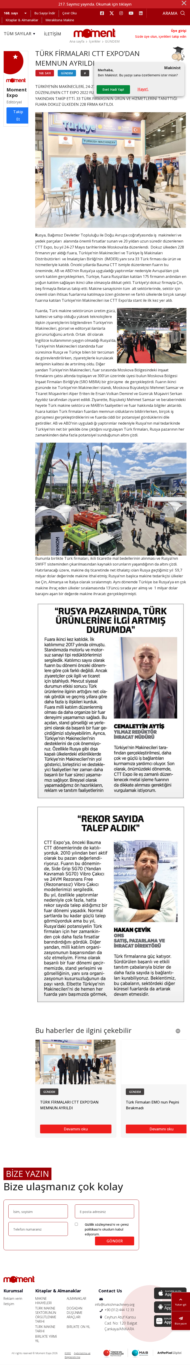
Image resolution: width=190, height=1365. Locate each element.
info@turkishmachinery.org (114, 1304)
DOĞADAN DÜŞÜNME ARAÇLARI (74, 1312)
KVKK (68, 1353)
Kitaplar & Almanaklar (22, 20)
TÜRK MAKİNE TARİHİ (45, 1329)
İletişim (8, 1304)
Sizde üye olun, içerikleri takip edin (160, 36)
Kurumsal (13, 1290)
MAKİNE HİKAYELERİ (43, 1300)
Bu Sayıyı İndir (44, 13)
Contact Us (110, 1290)
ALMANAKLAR (76, 1298)
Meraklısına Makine (59, 20)
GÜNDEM (112, 41)
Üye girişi (178, 30)
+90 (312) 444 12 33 (119, 1310)
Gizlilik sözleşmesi (98, 1224)
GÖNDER (115, 1241)
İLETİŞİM (52, 34)
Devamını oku (76, 1129)
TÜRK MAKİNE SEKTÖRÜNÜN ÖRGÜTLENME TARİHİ (45, 1315)
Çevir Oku (69, 13)
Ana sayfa (77, 41)
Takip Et (18, 115)
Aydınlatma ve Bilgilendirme (77, 1355)
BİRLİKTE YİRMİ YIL (46, 1338)
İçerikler (95, 41)
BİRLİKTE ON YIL (78, 1327)
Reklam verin (12, 1298)
